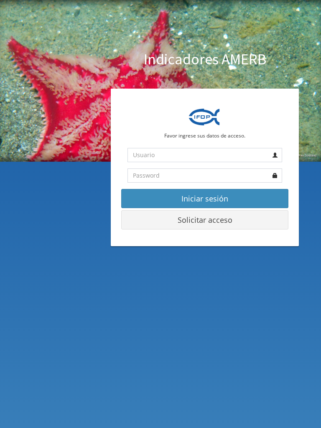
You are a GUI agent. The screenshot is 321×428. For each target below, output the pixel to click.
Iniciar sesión (204, 199)
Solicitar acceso (205, 220)
